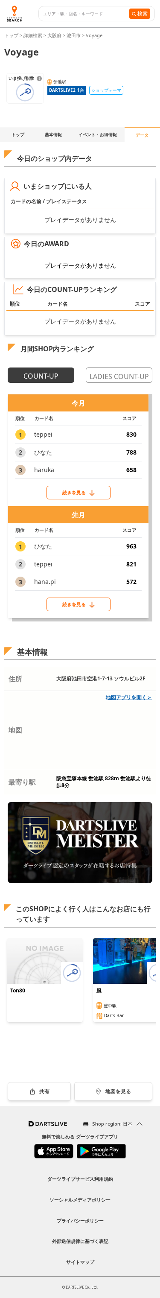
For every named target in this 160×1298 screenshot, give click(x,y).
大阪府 (54, 35)
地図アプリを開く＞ (129, 697)
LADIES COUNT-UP (119, 376)
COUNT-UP (40, 376)
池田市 (74, 35)
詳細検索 (33, 35)
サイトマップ (80, 1262)
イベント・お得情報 (98, 134)
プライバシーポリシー (80, 1220)
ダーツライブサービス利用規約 (80, 1178)
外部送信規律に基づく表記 (80, 1241)
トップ (12, 35)
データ (142, 135)
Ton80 (17, 990)
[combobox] (86, 14)
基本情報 (53, 134)
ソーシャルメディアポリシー (80, 1199)
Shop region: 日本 (112, 1123)
